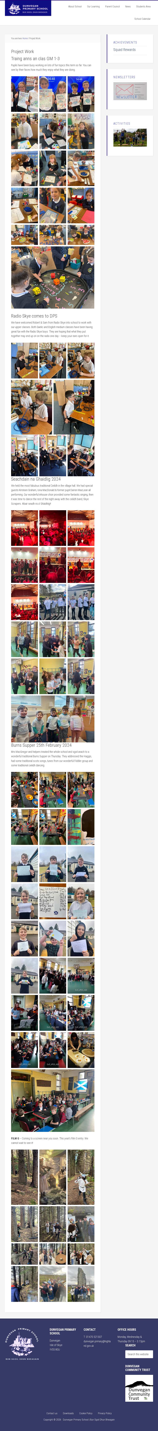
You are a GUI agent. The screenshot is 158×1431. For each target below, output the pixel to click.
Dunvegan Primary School (28, 8)
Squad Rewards (124, 50)
